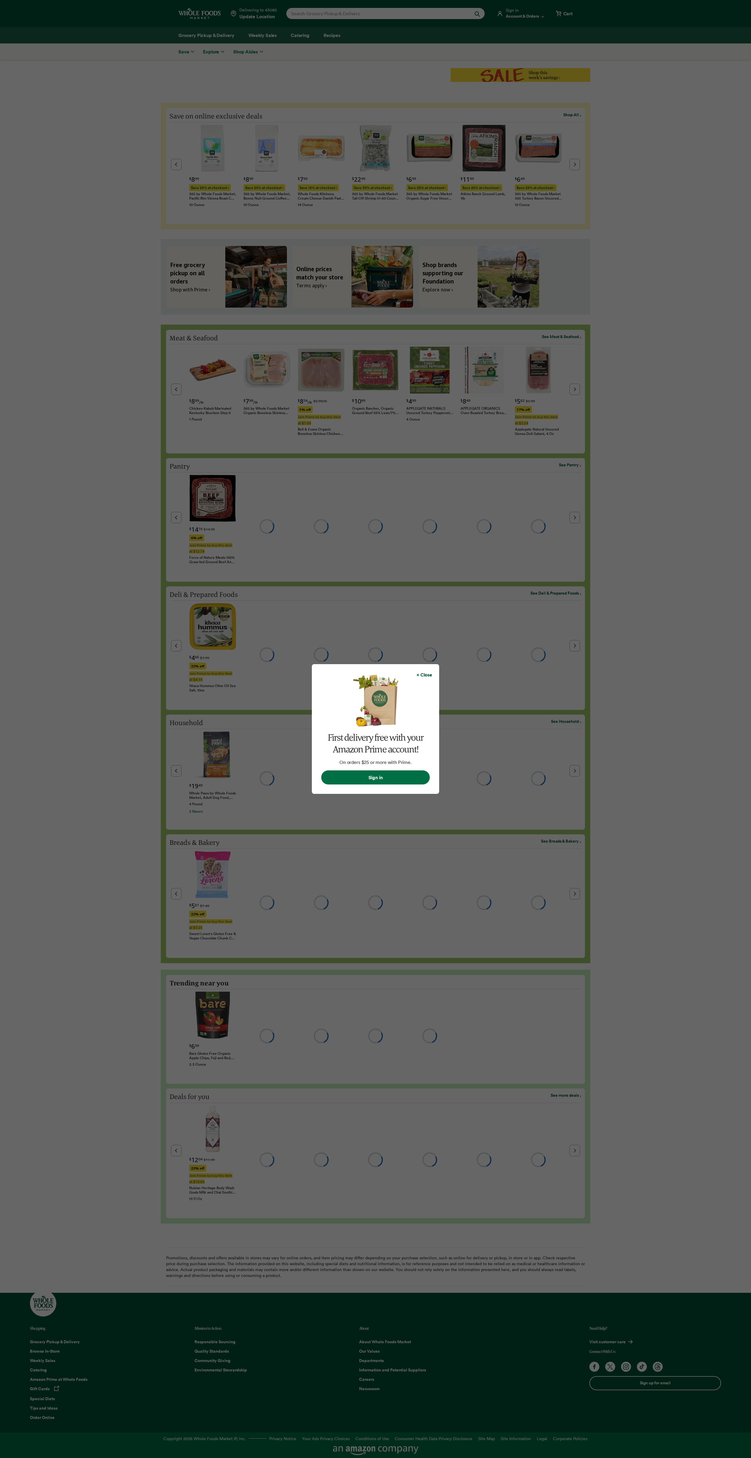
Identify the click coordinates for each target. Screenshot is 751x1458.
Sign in (375, 777)
